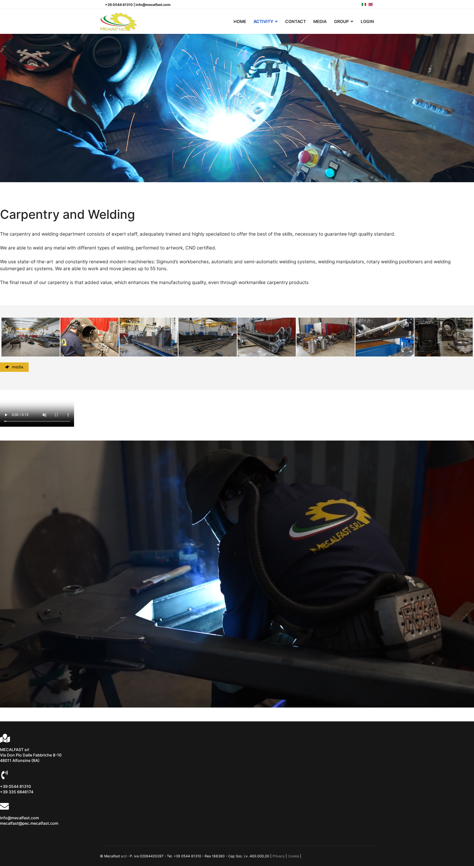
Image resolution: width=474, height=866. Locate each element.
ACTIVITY (263, 21)
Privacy (279, 856)
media (16, 366)
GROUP (341, 21)
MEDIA (320, 21)
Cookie (293, 856)
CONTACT (295, 21)
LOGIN (367, 21)
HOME (240, 21)
